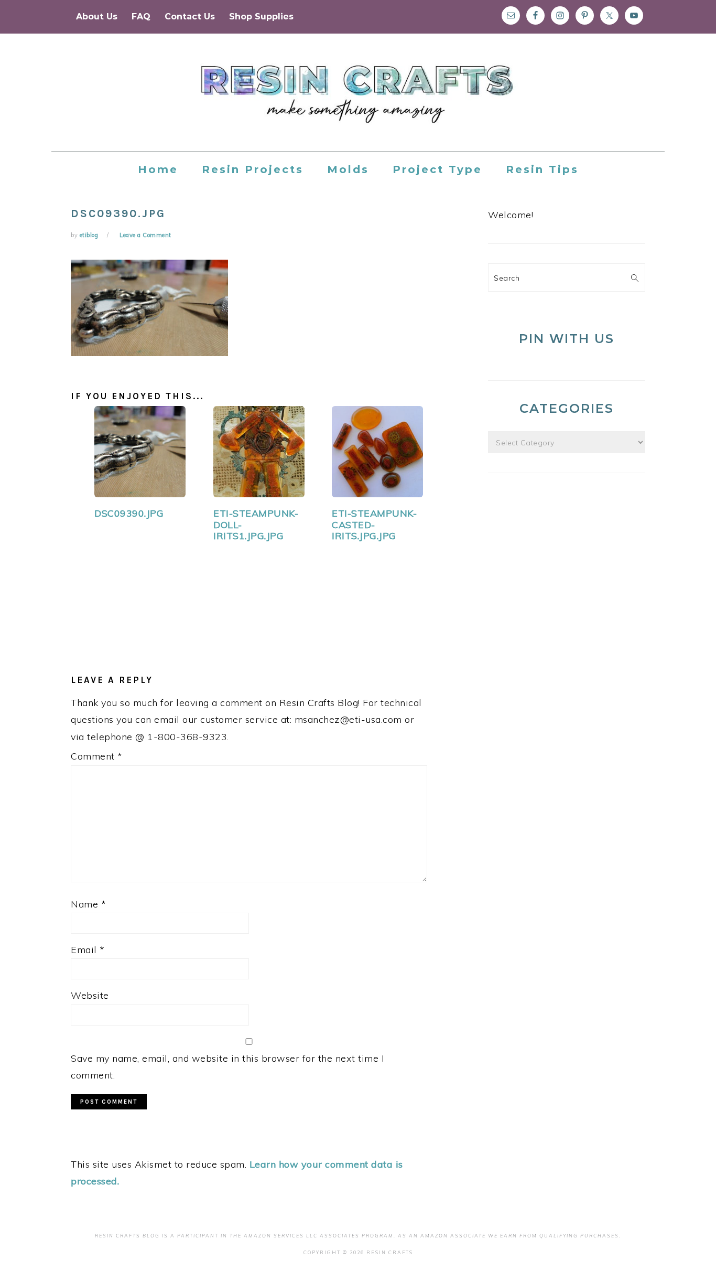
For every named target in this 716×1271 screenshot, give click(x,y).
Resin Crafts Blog (358, 102)
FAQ (141, 17)
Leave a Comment (145, 235)
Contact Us (190, 17)
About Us (96, 17)
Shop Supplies (261, 17)
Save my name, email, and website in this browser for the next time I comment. (227, 1066)
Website (90, 995)
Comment (97, 756)
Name (88, 904)
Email (88, 950)
